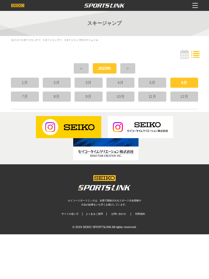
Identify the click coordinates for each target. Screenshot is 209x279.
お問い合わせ (118, 214)
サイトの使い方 (70, 214)
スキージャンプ (51, 40)
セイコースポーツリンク (24, 40)
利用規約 (140, 214)
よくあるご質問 (94, 214)
